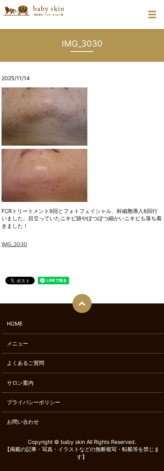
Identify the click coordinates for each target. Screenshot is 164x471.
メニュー (17, 343)
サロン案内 (20, 382)
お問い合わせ (23, 421)
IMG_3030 (14, 244)
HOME (15, 323)
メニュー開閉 (152, 14)
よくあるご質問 (25, 363)
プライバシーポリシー (33, 402)
